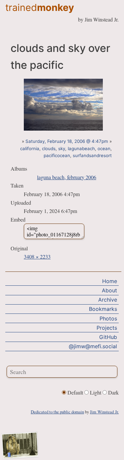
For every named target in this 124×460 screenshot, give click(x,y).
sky (61, 148)
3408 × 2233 (37, 256)
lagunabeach (81, 148)
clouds (49, 148)
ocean (104, 148)
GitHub (108, 337)
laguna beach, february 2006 (66, 177)
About (109, 290)
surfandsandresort (92, 155)
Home (109, 281)
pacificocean (57, 155)
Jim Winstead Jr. (104, 412)
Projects (107, 327)
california (29, 148)
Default (75, 392)
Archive (107, 299)
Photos (108, 318)
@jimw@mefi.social (93, 346)
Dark (113, 392)
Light (96, 392)
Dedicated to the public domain (57, 412)
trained (39, 7)
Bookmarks (103, 309)
